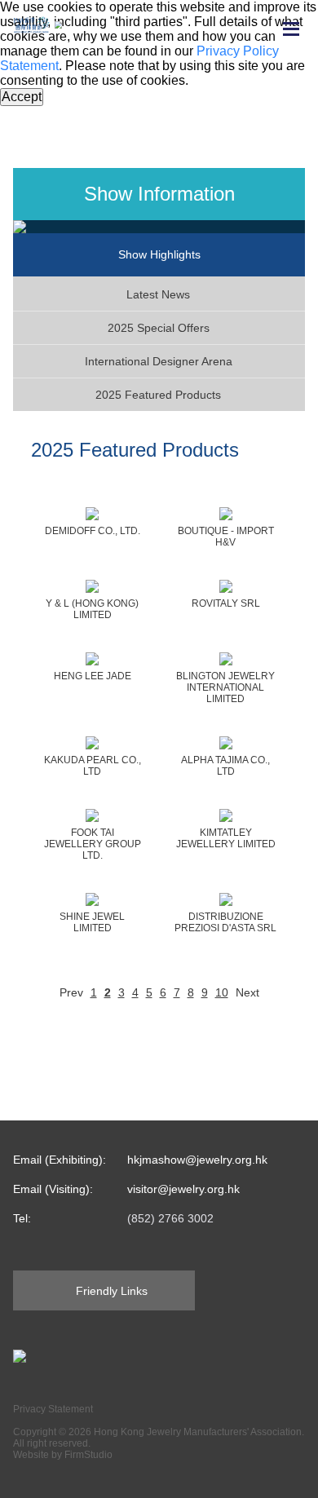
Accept (22, 97)
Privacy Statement (53, 1409)
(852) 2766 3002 (170, 1218)
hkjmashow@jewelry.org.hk (197, 1159)
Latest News (158, 294)
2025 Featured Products (158, 394)
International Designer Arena (158, 361)
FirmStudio (88, 1454)
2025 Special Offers (159, 327)
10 (221, 992)
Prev (71, 992)
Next (247, 992)
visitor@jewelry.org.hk (183, 1188)
